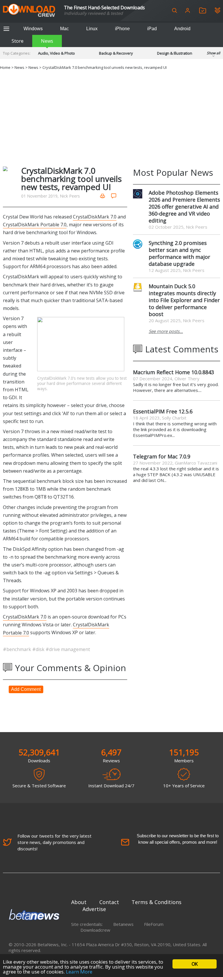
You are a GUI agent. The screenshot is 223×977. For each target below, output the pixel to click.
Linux (92, 28)
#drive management (68, 649)
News (47, 41)
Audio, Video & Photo (56, 53)
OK (194, 964)
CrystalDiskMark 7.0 (94, 217)
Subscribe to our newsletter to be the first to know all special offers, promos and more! (178, 839)
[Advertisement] (111, 117)
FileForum (153, 924)
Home (5, 67)
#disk (39, 649)
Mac (64, 28)
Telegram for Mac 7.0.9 (161, 456)
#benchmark (17, 649)
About (79, 902)
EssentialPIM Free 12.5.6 (163, 411)
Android (182, 28)
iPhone (122, 28)
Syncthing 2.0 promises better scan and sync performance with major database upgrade (179, 253)
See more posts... (166, 331)
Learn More (79, 971)
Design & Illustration (174, 53)
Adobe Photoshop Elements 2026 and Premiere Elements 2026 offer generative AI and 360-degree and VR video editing (184, 206)
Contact (109, 902)
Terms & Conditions (156, 902)
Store (18, 41)
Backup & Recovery (116, 53)
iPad (152, 28)
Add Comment (26, 689)
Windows (33, 28)
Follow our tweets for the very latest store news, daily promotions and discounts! (54, 842)
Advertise (94, 909)
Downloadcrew (95, 930)
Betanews (123, 924)
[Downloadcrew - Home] (29, 10)
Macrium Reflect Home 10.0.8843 (173, 372)
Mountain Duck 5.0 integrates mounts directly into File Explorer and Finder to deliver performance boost (184, 300)
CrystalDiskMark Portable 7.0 (34, 224)
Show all (213, 53)
